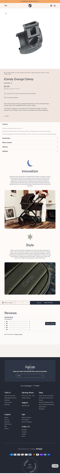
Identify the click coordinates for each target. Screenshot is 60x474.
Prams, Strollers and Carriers (46, 395)
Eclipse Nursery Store (25, 448)
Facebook (24, 429)
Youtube (24, 434)
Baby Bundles (42, 406)
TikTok (23, 436)
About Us (7, 419)
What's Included (30, 142)
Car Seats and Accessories (46, 398)
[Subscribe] (42, 376)
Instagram (24, 432)
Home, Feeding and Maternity (46, 404)
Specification (30, 138)
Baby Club (7, 422)
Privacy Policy (25, 419)
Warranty (30, 147)
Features (30, 124)
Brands (6, 417)
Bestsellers (42, 409)
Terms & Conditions (27, 422)
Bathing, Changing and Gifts (46, 402)
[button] (54, 5)
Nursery (41, 400)
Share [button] (7, 116)
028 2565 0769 (25, 405)
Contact (7, 428)
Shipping (6, 88)
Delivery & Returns (26, 417)
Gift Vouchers (8, 424)
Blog (6, 426)
